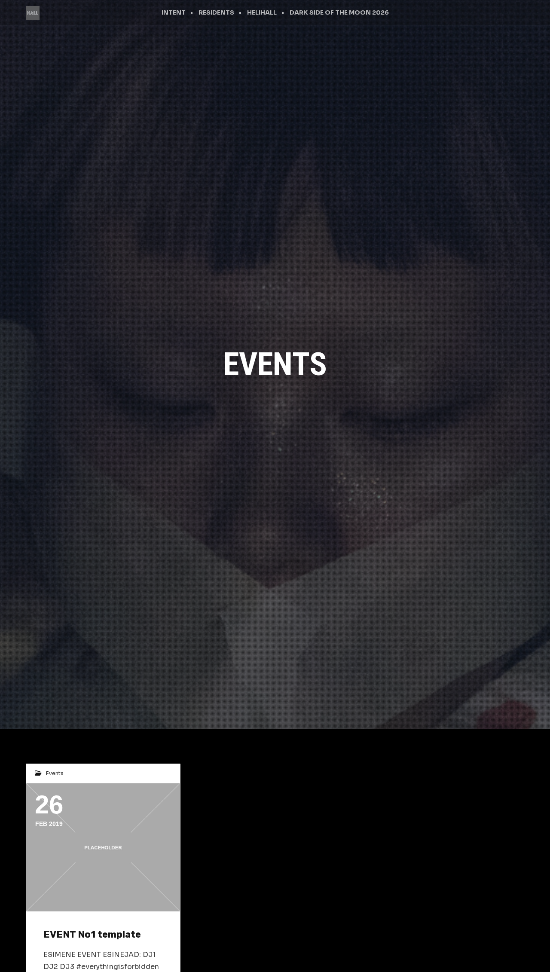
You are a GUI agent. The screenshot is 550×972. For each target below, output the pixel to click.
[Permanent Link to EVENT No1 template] (103, 847)
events (55, 773)
